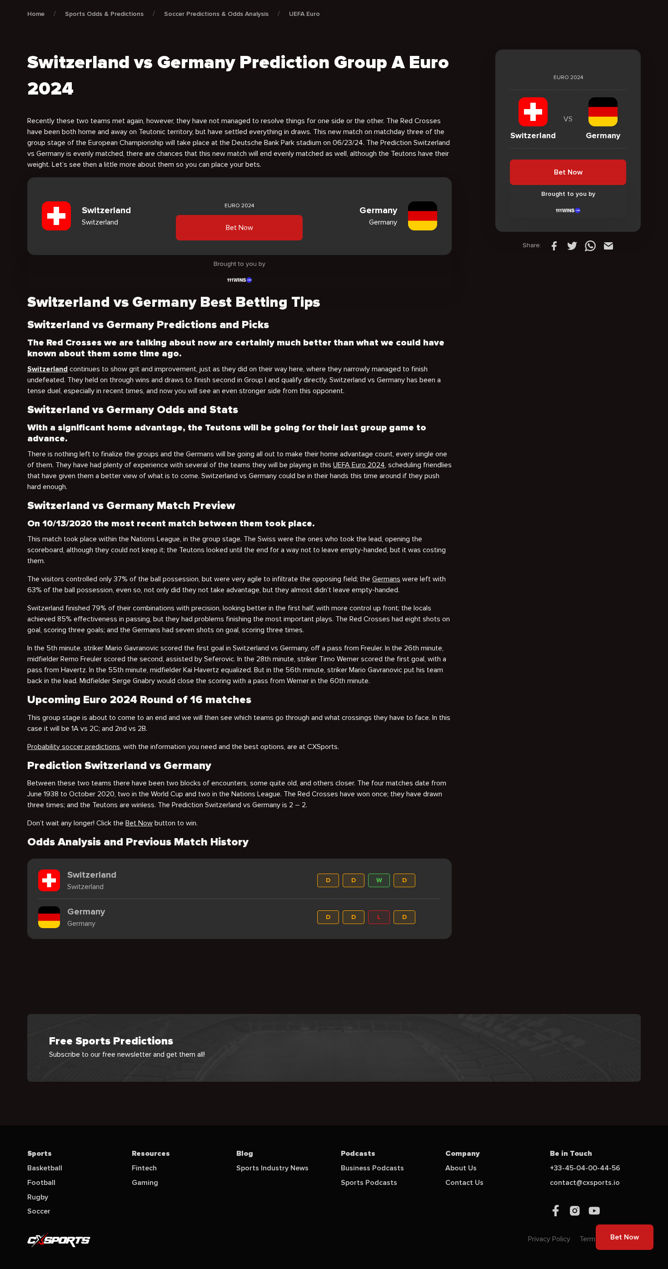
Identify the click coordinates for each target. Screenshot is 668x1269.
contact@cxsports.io (585, 1182)
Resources (151, 1153)
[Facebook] (553, 245)
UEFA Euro (304, 14)
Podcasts (358, 1153)
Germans (386, 579)
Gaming (145, 1182)
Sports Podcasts (369, 1182)
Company (462, 1153)
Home (36, 14)
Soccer (38, 1211)
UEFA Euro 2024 (359, 465)
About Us (461, 1168)
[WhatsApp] (590, 245)
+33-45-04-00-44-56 (585, 1168)
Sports (39, 1153)
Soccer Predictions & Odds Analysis (216, 14)
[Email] (608, 245)
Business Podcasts (372, 1168)
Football (41, 1182)
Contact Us (464, 1182)
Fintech (144, 1168)
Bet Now (239, 227)
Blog (244, 1153)
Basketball (44, 1168)
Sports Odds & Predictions (104, 14)
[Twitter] (572, 245)
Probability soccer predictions (73, 746)
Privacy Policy (549, 1239)
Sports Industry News (272, 1168)
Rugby (37, 1197)
